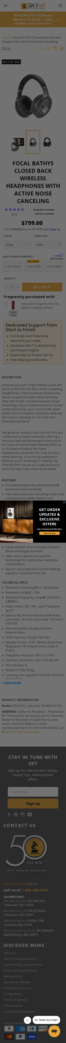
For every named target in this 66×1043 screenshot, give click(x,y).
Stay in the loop (49, 533)
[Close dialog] (64, 502)
